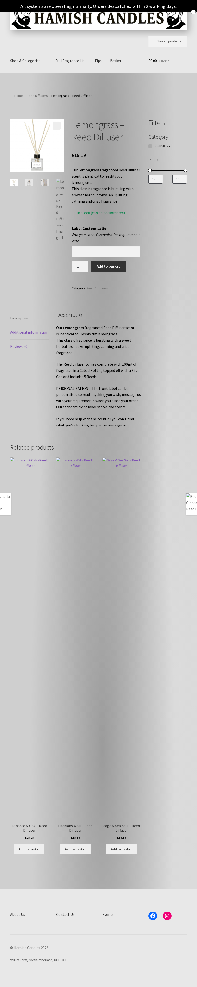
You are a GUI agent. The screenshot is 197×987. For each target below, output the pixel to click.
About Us (17, 914)
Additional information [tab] (29, 332)
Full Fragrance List (70, 60)
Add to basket (108, 266)
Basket (116, 60)
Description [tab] (19, 318)
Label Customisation (90, 228)
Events (108, 914)
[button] (57, 126)
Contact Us (65, 914)
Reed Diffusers (37, 96)
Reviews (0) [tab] (19, 346)
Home (18, 96)
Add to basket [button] (29, 849)
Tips (98, 60)
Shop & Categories (25, 60)
